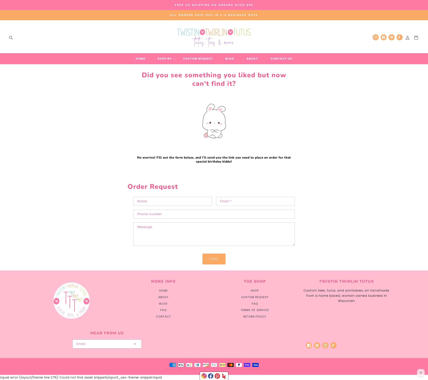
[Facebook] (210, 376)
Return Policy (254, 316)
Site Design (222, 369)
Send (214, 259)
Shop (255, 291)
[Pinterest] (217, 376)
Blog (163, 304)
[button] (11, 37)
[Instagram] (204, 376)
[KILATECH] (224, 376)
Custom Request (255, 297)
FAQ (163, 310)
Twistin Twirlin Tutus (193, 369)
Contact (163, 316)
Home (163, 291)
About (163, 297)
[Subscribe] (135, 344)
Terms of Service (255, 310)
